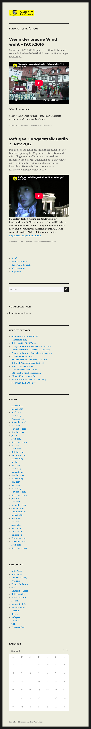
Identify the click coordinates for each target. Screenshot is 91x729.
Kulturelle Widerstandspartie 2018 (27, 363)
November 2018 (18, 422)
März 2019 (16, 415)
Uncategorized (18, 627)
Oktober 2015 (17, 452)
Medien (15, 601)
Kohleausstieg (18, 594)
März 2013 (16, 488)
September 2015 (19, 455)
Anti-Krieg (16, 574)
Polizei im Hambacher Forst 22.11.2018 (29, 359)
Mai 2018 (15, 425)
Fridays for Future (19, 584)
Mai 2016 (15, 445)
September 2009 (19, 548)
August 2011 (17, 515)
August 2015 (17, 458)
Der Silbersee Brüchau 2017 (24, 369)
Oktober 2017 (17, 432)
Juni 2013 (15, 482)
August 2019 (17, 409)
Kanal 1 (14, 258)
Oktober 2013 (17, 475)
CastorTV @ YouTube (21, 265)
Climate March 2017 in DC (23, 376)
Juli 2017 (15, 435)
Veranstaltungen (19, 261)
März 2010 (16, 545)
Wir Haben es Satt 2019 (22, 356)
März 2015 (16, 468)
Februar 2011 (17, 531)
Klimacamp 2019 (19, 340)
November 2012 (18, 492)
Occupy (14, 614)
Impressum (16, 271)
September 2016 (19, 442)
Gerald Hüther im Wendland (24, 336)
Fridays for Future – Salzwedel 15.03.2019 (30, 350)
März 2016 (16, 449)
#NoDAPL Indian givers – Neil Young (28, 379)
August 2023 (17, 405)
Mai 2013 (15, 485)
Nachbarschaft (18, 607)
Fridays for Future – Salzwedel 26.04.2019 (31, 346)
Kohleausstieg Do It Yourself (24, 343)
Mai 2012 (15, 502)
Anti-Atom (16, 571)
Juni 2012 (15, 498)
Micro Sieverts (18, 268)
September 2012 (19, 495)
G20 (13, 587)
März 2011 (16, 528)
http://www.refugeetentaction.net (25, 235)
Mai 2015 (15, 465)
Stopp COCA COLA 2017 (22, 366)
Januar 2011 (16, 535)
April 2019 (16, 412)
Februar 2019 (17, 419)
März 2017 (16, 439)
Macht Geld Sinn (19, 597)
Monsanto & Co (18, 604)
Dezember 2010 (18, 538)
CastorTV (12, 722)
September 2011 (18, 511)
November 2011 (18, 505)
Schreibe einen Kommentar (41, 125)
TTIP (13, 624)
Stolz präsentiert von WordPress (30, 722)
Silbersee (15, 620)
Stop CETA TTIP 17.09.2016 (24, 383)
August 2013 (17, 478)
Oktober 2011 (17, 508)
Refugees (24, 125)
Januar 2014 (17, 472)
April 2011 (15, 525)
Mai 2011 (15, 521)
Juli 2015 (15, 462)
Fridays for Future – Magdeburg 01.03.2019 (31, 353)
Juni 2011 (15, 518)
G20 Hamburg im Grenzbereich (26, 373)
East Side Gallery (19, 577)
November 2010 (18, 541)
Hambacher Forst (19, 591)
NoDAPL (15, 611)
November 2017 (18, 429)
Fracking (15, 581)
